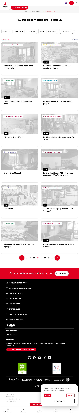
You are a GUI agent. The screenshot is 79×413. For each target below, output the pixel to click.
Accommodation (35, 11)
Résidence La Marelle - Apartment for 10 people (58, 138)
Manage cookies (11, 401)
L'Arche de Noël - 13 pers (14, 137)
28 (49, 258)
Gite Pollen (8, 209)
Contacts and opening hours (22, 349)
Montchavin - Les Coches (14, 45)
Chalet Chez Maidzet (12, 173)
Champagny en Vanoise (52, 45)
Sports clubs (14, 309)
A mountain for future (18, 283)
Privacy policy (10, 396)
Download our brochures (20, 288)
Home (25, 11)
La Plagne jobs (15, 298)
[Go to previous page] (21, 258)
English (66, 3)
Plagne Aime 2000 (51, 80)
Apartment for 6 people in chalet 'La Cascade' (58, 210)
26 (41, 258)
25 (38, 258)
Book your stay (18, 7)
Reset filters (5, 40)
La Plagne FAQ (14, 304)
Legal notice (10, 394)
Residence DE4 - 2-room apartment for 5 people (18, 67)
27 (45, 258)
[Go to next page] (57, 258)
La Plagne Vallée (11, 152)
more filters (68, 31)
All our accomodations (49, 11)
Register (62, 273)
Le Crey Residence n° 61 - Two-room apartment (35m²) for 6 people (58, 174)
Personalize (59, 401)
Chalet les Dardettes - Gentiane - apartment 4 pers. (57, 67)
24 (34, 258)
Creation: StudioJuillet (13, 399)
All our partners (16, 319)
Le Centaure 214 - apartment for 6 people (18, 102)
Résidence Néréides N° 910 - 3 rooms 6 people (19, 245)
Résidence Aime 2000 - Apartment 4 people (58, 102)
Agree (47, 395)
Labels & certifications (18, 314)
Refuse (70, 395)
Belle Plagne (10, 80)
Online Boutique (16, 293)
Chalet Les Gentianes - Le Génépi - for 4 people (59, 245)
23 (30, 258)
